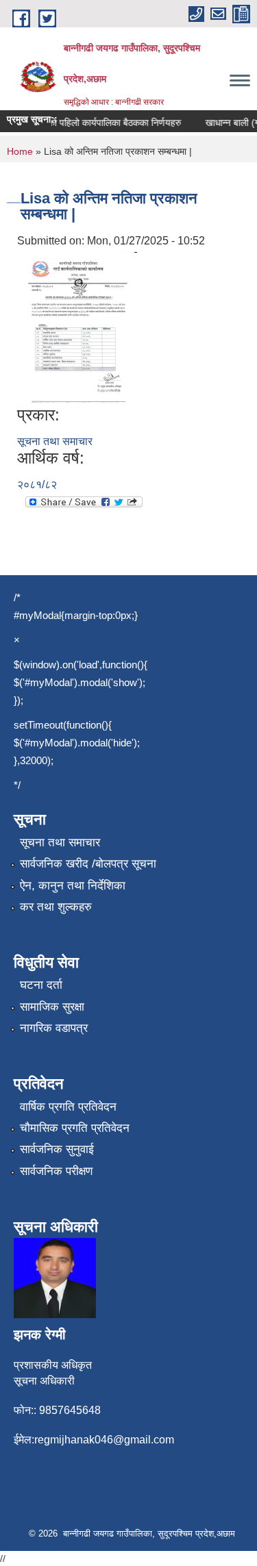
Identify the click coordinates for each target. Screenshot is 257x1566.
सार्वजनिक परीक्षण (56, 1171)
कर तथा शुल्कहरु (56, 906)
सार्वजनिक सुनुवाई (57, 1149)
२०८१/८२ (37, 484)
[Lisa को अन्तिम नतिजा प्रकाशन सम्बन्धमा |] (79, 326)
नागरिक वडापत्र (54, 1028)
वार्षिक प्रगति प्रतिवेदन (68, 1106)
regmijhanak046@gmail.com (104, 1439)
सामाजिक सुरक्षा (52, 1006)
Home (20, 151)
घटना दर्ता (41, 985)
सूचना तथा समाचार (55, 441)
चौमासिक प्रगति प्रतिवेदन (75, 1128)
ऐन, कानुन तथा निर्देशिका (72, 885)
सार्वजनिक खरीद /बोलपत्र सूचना (88, 863)
